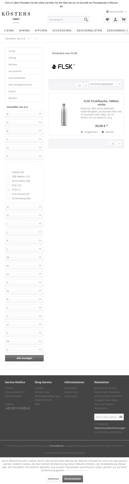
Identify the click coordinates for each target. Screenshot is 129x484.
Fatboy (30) (18, 172)
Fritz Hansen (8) (20, 194)
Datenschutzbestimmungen (109, 428)
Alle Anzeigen (24, 358)
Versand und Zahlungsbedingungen (47, 394)
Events (12, 91)
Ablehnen (53, 478)
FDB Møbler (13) (21, 176)
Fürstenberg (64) (21, 198)
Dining (12, 57)
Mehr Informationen (76, 470)
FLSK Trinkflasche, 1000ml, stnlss (101, 102)
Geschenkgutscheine (20, 84)
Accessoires (15, 71)
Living (12, 51)
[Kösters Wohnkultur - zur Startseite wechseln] (16, 17)
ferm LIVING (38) (21, 180)
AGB (37, 404)
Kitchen (13, 64)
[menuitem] (69, 19)
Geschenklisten (17, 77)
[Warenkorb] (123, 19)
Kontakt (39, 388)
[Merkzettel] (107, 19)
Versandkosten (57, 445)
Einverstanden (72, 478)
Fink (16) (16, 185)
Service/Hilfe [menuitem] (116, 11)
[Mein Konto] (115, 19)
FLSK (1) (16, 189)
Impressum (70, 396)
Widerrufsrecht (43, 400)
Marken (13, 98)
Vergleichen (91, 132)
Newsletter (70, 388)
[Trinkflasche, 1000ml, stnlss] (64, 114)
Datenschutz (71, 392)
